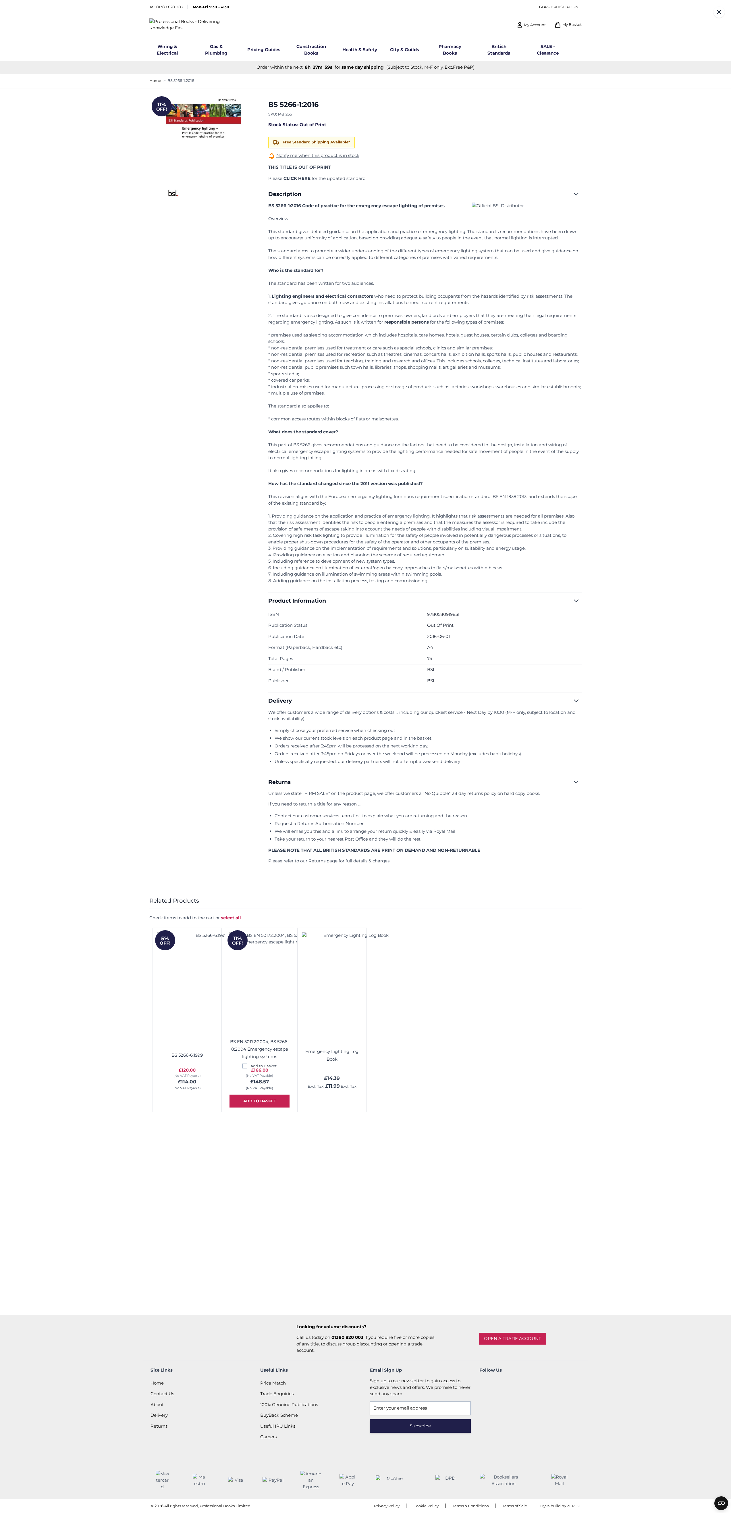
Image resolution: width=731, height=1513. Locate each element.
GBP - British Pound (560, 7)
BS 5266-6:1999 (187, 1055)
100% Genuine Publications (289, 1404)
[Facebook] (485, 1383)
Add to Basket (263, 1066)
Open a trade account (512, 1338)
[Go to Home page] (194, 24)
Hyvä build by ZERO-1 (560, 1506)
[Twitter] (501, 1383)
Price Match (273, 1383)
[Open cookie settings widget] (721, 1503)
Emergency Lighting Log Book (331, 1055)
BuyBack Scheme (279, 1415)
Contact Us (162, 1393)
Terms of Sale (515, 1506)
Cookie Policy (426, 1506)
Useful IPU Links (277, 1426)
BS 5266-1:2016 (180, 80)
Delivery (159, 1415)
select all (231, 917)
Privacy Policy (387, 1506)
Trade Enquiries (277, 1393)
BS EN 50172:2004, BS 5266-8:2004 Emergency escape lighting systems (259, 1049)
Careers (268, 1436)
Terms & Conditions (471, 1506)
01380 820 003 (169, 7)
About (157, 1404)
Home (155, 80)
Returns (159, 1426)
